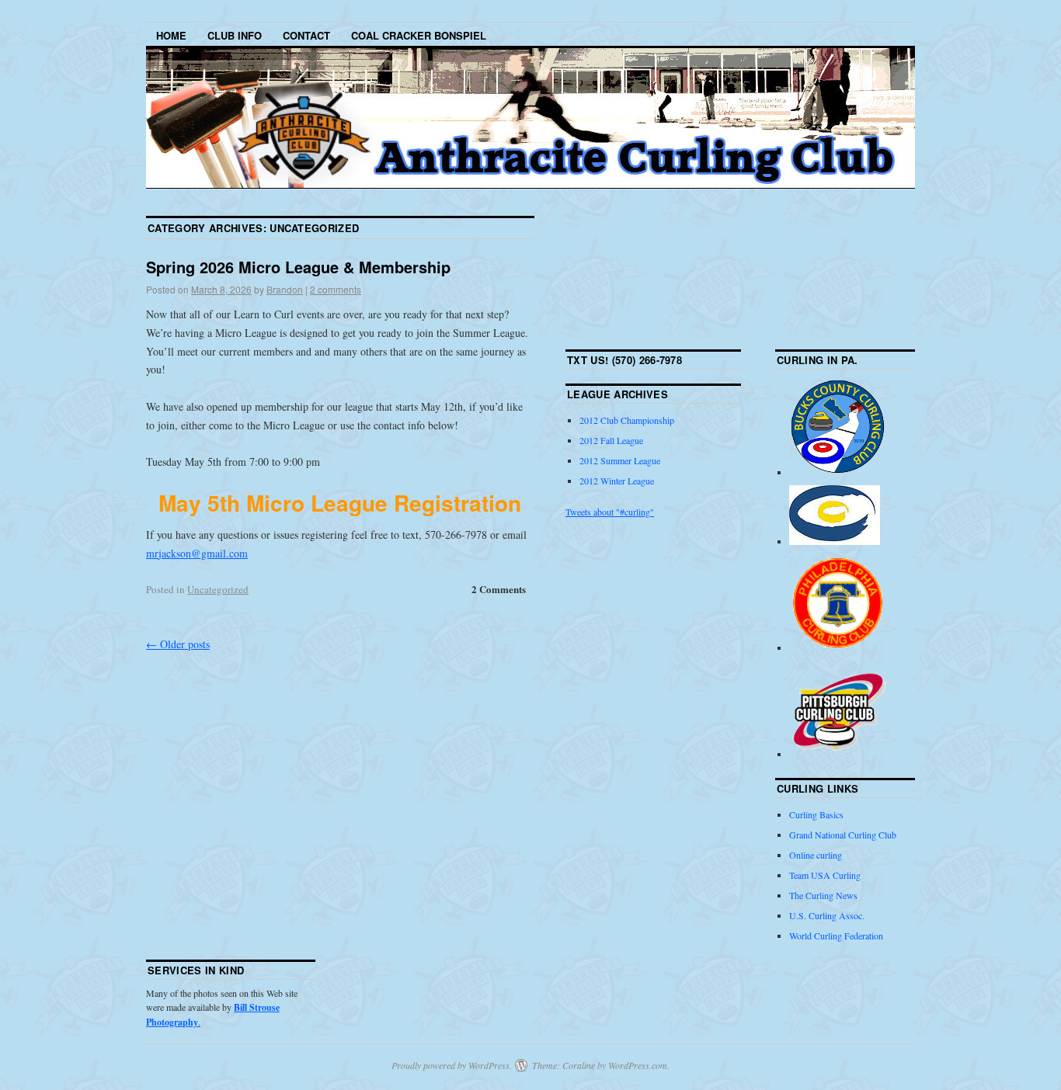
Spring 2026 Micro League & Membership (298, 266)
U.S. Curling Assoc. (826, 915)
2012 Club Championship (626, 420)
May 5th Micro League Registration (339, 503)
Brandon (284, 289)
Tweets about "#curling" (609, 511)
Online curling (815, 855)
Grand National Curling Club (842, 834)
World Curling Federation (836, 935)
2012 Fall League (611, 440)
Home (171, 35)
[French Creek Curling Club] (834, 541)
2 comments (335, 289)
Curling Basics (816, 814)
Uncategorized (218, 589)
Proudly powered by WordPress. (451, 1065)
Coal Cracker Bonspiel (418, 35)
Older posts (178, 644)
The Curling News (823, 895)
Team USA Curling (825, 875)
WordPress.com (637, 1065)
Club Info (234, 35)
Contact (306, 35)
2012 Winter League (616, 480)
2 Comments (498, 588)
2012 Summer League (619, 460)
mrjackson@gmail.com (197, 553)
